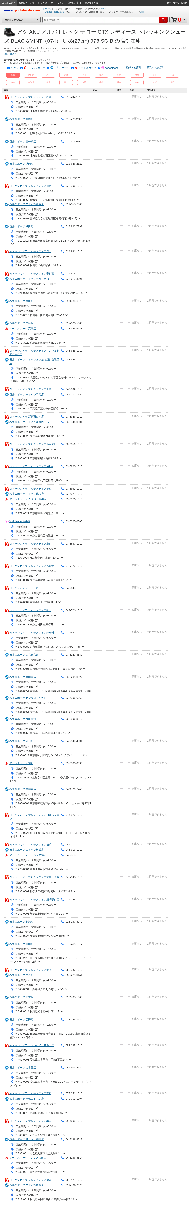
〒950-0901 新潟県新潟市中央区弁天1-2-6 (40, 913)
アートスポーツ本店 (21, 763)
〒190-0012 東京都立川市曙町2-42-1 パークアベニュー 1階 (50, 755)
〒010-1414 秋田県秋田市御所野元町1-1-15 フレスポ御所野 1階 (52, 240)
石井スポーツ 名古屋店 (22, 1067)
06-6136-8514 (74, 1157)
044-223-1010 (74, 814)
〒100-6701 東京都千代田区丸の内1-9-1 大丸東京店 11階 (48, 668)
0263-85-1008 (74, 997)
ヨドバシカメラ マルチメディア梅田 (30, 1120)
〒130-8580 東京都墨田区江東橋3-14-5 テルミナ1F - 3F (48, 646)
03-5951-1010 (74, 488)
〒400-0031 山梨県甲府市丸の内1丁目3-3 (39, 989)
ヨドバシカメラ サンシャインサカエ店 (31, 1045)
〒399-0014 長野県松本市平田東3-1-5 (37, 1011)
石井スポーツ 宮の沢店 (22, 141)
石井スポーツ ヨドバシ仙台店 (26, 204)
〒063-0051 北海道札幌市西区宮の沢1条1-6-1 (42, 155)
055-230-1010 (74, 969)
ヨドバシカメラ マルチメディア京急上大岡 (34, 877)
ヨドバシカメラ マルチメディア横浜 (30, 844)
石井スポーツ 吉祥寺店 (22, 789)
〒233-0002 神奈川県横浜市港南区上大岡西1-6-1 (43, 891)
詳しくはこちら (11, 54)
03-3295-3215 (74, 718)
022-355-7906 (74, 204)
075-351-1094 (74, 1098)
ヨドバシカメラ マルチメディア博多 (30, 1179)
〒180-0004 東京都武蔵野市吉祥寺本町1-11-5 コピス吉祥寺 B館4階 (50, 805)
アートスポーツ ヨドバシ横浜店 (27, 855)
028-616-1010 (74, 273)
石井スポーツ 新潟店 (21, 921)
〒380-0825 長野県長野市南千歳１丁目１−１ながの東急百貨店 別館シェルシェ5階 (51, 1035)
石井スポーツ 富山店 (21, 944)
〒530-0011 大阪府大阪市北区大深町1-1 (38, 1135)
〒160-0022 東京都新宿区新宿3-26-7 (36, 458)
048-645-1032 (74, 359)
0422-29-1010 (74, 565)
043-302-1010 (74, 389)
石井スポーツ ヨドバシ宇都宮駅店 (29, 278)
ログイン (46, 9)
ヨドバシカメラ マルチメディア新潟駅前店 (34, 899)
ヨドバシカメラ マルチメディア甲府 (30, 969)
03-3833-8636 (74, 763)
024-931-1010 (74, 251)
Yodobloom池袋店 (19, 521)
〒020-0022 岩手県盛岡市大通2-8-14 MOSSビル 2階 (46, 177)
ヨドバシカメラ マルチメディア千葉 (30, 389)
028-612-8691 (74, 278)
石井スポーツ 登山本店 (22, 676)
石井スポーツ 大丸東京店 (24, 654)
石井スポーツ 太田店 (21, 301)
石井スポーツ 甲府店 (21, 975)
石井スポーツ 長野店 (21, 1019)
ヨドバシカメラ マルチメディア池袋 (30, 488)
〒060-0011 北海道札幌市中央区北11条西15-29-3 (43, 133)
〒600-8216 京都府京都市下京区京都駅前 (39, 1112)
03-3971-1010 (74, 493)
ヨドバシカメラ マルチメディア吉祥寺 (31, 565)
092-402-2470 (74, 1185)
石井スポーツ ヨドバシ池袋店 (26, 493)
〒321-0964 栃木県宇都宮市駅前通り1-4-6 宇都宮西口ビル (49, 292)
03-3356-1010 (74, 444)
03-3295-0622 (74, 676)
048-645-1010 (74, 350)
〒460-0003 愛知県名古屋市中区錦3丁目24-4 (41, 1059)
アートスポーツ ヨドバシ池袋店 (27, 499)
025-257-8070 (74, 921)
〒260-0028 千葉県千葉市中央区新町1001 (39, 408)
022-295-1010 (74, 185)
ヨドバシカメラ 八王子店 (24, 587)
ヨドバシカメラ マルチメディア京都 (30, 1093)
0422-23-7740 (74, 789)
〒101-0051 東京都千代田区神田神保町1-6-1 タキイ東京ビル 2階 (53, 691)
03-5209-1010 (74, 466)
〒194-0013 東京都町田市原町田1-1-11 (38, 624)
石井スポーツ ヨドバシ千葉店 (26, 394)
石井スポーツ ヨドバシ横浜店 (26, 849)
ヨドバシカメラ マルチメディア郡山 (30, 251)
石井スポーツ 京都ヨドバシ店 (26, 1098)
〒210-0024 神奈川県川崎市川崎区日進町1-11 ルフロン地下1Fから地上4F (50, 834)
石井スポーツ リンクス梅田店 (26, 1139)
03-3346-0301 (74, 421)
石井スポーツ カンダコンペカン (27, 697)
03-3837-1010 (74, 543)
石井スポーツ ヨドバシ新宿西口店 (29, 421)
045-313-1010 (74, 844)
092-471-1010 (74, 1179)
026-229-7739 (74, 1019)
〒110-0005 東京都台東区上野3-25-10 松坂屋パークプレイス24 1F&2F (50, 779)
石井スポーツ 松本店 (21, 997)
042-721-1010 (74, 610)
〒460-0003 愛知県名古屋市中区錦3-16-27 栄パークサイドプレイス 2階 (51, 1083)
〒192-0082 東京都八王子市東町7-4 (36, 602)
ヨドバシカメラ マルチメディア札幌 (30, 96)
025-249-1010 (74, 899)
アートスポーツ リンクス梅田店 (27, 1157)
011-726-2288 (74, 119)
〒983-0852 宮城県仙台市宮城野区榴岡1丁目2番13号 (46, 218)
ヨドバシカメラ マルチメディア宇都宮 (31, 273)
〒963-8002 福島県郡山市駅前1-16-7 (36, 265)
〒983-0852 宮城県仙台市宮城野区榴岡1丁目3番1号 (45, 200)
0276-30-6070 (74, 301)
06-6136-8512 (74, 1139)
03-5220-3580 (74, 654)
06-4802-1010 (74, 1120)
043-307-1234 (74, 394)
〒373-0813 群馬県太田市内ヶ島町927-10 (39, 315)
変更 (142, 12)
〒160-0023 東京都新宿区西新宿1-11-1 (38, 436)
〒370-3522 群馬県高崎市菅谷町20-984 (38, 342)
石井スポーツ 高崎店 (21, 323)
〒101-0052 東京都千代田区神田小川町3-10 (40, 732)
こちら (103, 9)
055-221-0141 (74, 975)
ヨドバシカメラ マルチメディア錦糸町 (31, 632)
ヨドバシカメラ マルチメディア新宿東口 (33, 444)
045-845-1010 (74, 877)
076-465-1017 (74, 944)
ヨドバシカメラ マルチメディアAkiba (31, 466)
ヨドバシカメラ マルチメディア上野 (30, 543)
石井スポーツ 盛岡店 (21, 163)
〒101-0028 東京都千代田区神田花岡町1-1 (40, 480)
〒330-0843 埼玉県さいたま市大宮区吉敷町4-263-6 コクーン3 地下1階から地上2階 (50, 379)
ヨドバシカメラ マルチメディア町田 (30, 610)
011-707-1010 (74, 96)
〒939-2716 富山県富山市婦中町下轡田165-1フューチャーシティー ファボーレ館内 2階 (50, 960)
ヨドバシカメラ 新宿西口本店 (26, 416)
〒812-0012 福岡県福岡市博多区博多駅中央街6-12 (44, 1199)
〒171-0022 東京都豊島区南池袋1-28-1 (38, 513)
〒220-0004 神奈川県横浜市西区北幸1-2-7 (40, 869)
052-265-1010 (74, 1045)
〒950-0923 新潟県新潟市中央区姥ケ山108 (40, 935)
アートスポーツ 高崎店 (22, 328)
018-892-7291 (74, 226)
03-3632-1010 (74, 632)
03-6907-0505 (74, 521)
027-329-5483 (74, 323)
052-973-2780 (74, 1067)
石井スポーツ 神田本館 (22, 718)
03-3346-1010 (74, 416)
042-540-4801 (74, 741)
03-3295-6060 (74, 697)
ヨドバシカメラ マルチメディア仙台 (30, 185)
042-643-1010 (74, 587)
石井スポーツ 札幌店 (21, 119)
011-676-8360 (74, 141)
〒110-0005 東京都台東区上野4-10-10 (37, 557)
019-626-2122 (74, 163)
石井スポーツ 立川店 (21, 741)
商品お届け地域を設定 (53, 12)
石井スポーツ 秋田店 (21, 226)
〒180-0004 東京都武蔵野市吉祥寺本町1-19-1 (42, 580)
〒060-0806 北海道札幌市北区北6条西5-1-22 (41, 111)
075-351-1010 (74, 1093)
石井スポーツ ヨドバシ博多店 (26, 1185)
